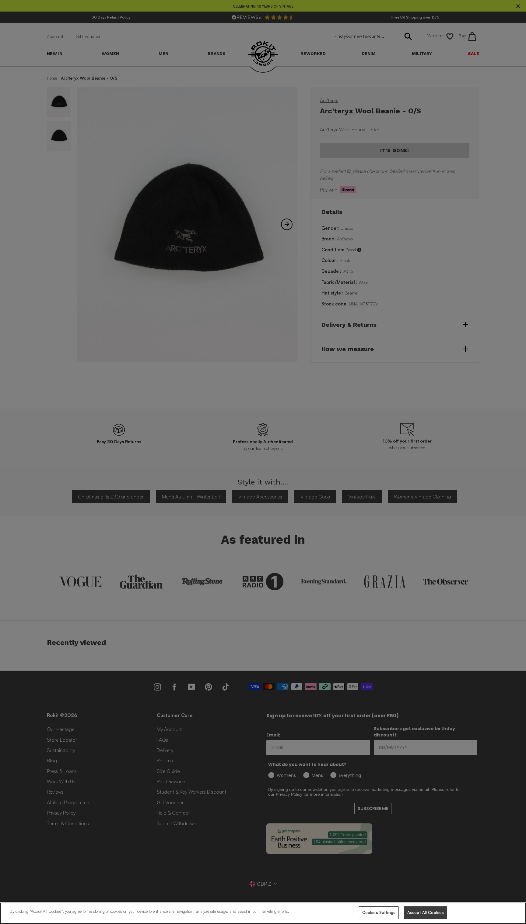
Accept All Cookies (425, 912)
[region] (263, 913)
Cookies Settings (378, 912)
